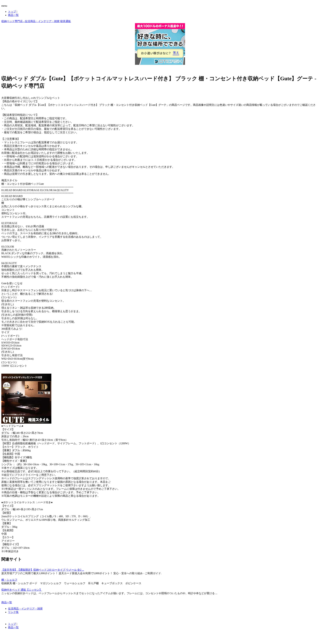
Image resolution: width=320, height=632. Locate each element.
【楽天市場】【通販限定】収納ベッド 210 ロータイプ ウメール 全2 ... (42, 569)
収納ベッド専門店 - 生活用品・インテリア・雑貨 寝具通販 (36, 21)
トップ (12, 11)
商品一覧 (13, 15)
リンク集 (13, 612)
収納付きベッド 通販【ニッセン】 (21, 589)
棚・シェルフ (9, 579)
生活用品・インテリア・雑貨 (25, 608)
